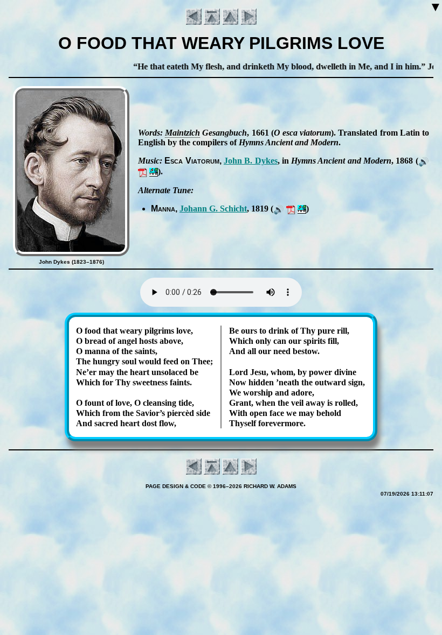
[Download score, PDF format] (142, 171)
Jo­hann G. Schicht (213, 208)
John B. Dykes (251, 160)
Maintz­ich (182, 132)
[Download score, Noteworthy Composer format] (153, 171)
